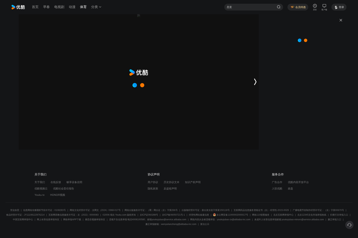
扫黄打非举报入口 (339, 215)
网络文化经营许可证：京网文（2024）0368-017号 (95, 210)
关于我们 (39, 182)
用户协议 (153, 182)
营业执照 (14, 210)
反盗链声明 (170, 188)
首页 (35, 7)
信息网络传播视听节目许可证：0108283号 (44, 210)
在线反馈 (56, 182)
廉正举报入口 (334, 219)
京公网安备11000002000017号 (232, 215)
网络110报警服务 (260, 215)
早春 (46, 7)
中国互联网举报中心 (23, 219)
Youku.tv (39, 194)
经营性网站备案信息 (199, 215)
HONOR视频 (57, 194)
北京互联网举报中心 (283, 215)
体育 (83, 7)
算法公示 (204, 224)
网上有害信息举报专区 (48, 219)
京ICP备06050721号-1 (173, 215)
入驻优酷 (277, 188)
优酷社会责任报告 (63, 188)
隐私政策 (153, 188)
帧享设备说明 (74, 182)
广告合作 (277, 182)
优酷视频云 (41, 188)
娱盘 (290, 188)
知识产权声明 (193, 182)
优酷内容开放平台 (298, 182)
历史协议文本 (171, 182)
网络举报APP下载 (72, 219)
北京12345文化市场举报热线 (311, 215)
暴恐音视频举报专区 (95, 219)
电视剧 (59, 7)
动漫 (72, 7)
